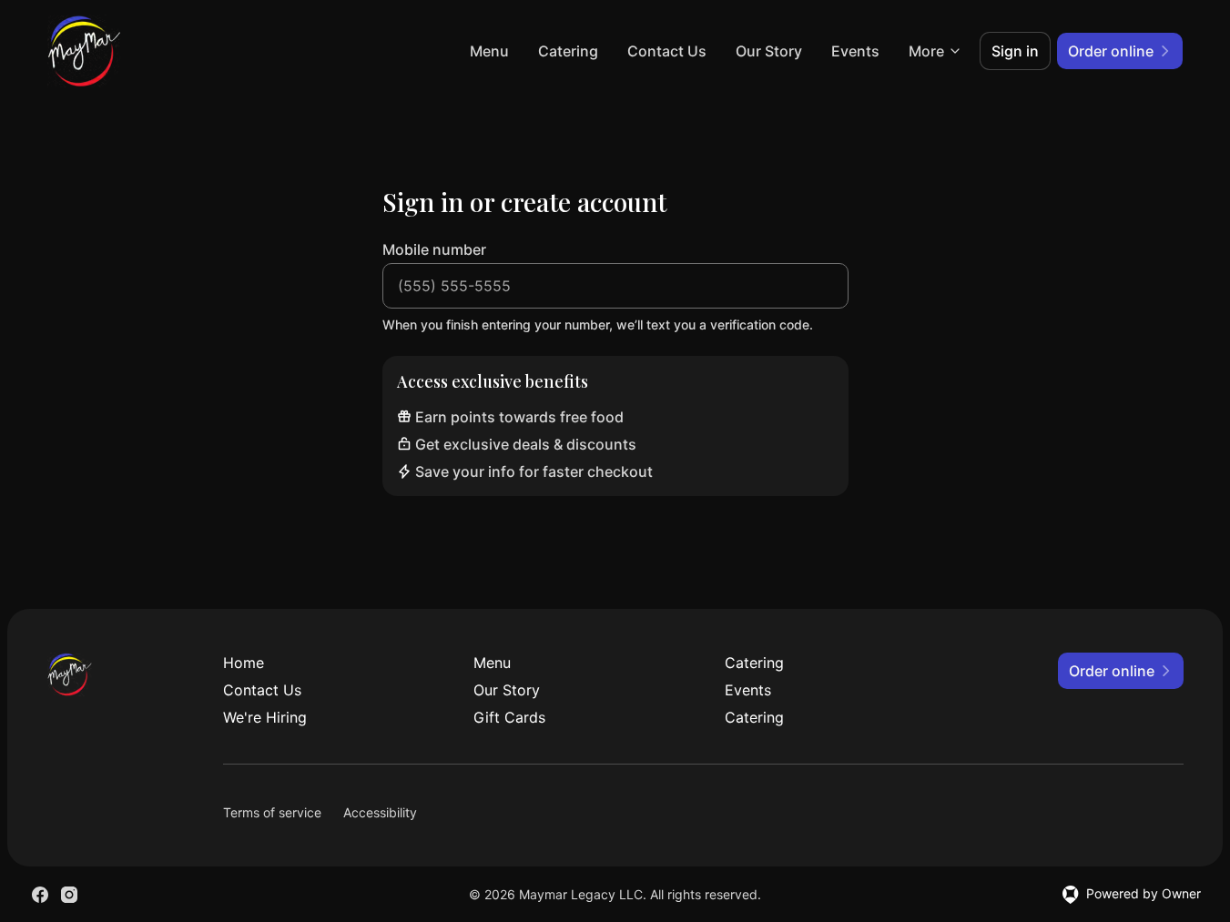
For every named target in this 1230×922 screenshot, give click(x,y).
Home (243, 663)
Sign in (1015, 51)
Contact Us (666, 51)
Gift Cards (509, 717)
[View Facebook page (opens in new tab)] (40, 895)
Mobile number (434, 249)
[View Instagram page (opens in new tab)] (69, 895)
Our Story (769, 51)
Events (855, 51)
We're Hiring (265, 717)
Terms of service (272, 812)
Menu (489, 51)
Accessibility (380, 812)
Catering (568, 51)
